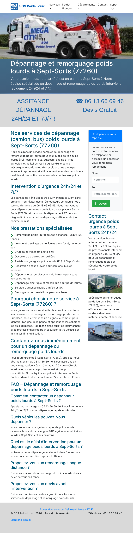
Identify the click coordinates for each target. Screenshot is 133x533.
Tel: (94, 187)
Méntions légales (21, 519)
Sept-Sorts (113, 6)
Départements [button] (86, 4)
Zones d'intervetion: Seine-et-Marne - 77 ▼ (66, 509)
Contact (103, 4)
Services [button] (54, 4)
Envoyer (101, 203)
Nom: (95, 173)
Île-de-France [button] (66, 6)
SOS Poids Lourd (32, 6)
